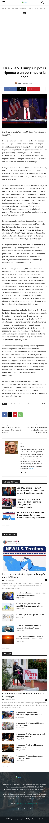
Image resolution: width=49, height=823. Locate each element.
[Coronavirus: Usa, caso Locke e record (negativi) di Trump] (8, 759)
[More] (43, 89)
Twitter (31, 468)
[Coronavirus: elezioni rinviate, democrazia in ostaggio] (24, 675)
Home (4, 8)
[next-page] (7, 524)
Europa (5, 519)
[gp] (16, 83)
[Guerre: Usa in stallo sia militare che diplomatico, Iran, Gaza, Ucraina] (8, 628)
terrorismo (28, 404)
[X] (10, 414)
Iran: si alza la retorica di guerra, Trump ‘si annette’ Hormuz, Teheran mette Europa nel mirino (31, 515)
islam (20, 404)
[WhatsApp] (20, 414)
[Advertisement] (24, 40)
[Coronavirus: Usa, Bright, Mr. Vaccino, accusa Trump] (8, 748)
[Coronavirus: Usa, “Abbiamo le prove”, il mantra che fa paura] (8, 737)
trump (35, 404)
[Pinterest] (15, 414)
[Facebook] (4, 414)
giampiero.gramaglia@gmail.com (27, 803)
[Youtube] (30, 809)
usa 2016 (42, 404)
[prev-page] (3, 524)
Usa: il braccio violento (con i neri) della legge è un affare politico (36, 430)
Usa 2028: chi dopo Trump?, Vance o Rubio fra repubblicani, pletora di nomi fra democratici (30, 490)
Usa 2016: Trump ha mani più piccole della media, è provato (11, 430)
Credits (41, 819)
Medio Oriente (7, 508)
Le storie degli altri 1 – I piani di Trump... (30, 615)
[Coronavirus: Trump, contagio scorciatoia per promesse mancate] (8, 715)
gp (20, 83)
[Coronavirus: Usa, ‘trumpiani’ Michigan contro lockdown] (8, 726)
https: (22, 446)
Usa (9, 8)
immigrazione (13, 404)
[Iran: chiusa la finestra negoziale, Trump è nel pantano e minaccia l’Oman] (8, 596)
